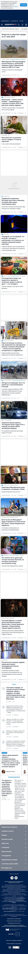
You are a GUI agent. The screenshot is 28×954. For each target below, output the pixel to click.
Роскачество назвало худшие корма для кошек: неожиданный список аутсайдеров (13, 665)
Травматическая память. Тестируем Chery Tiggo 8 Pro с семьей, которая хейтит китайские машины (13, 425)
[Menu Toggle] (2, 24)
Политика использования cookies (14, 921)
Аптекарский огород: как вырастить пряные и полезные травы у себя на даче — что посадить (12, 281)
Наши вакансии (6, 851)
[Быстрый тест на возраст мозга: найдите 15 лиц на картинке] (14, 125)
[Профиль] (26, 24)
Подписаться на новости (9, 827)
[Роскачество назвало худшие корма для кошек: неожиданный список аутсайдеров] (14, 650)
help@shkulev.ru (11, 901)
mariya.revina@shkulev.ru (9, 911)
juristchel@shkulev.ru (20, 900)
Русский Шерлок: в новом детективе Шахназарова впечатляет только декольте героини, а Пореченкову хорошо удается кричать (13, 624)
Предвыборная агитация (9, 859)
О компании (5, 847)
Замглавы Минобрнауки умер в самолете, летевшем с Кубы (13, 488)
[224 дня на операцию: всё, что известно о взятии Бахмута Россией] (14, 370)
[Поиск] (19, 24)
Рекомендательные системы (14, 923)
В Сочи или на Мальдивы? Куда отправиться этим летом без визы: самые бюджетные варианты (13, 522)
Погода (21, 21)
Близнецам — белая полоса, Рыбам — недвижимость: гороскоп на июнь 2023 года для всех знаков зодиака (12, 102)
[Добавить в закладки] (25, 75)
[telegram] (12, 877)
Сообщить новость (8, 831)
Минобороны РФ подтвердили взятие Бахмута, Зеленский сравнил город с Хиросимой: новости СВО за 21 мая (13, 64)
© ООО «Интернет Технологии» (14, 943)
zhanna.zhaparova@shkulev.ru (8, 908)
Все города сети (7, 868)
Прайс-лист (5, 843)
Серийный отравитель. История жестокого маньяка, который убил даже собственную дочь (13, 201)
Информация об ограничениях (14, 918)
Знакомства (14, 21)
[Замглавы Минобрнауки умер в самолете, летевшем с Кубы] (14, 475)
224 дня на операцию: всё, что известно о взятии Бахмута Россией (13, 385)
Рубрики (4, 835)
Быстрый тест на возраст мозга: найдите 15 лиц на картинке (11, 139)
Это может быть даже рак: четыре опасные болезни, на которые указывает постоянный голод (13, 560)
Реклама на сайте (7, 839)
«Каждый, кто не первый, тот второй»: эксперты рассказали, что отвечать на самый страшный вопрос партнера (13, 240)
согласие (15, 6)
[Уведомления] (22, 24)
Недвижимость (5, 21)
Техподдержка (6, 855)
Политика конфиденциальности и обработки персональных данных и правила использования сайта (14, 926)
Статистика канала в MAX (10, 864)
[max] (16, 877)
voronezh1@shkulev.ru (21, 898)
